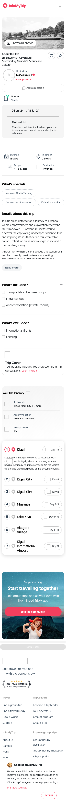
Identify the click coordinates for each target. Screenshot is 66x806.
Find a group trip (12, 705)
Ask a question (35, 88)
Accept (49, 795)
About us (8, 740)
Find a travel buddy (14, 711)
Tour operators (42, 711)
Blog (5, 757)
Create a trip (40, 722)
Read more (11, 267)
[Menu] (60, 6)
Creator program (43, 717)
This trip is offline (33, 647)
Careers (7, 745)
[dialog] (33, 781)
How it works (10, 717)
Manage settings (17, 787)
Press (6, 751)
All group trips (41, 756)
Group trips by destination (41, 742)
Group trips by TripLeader (48, 750)
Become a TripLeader (45, 705)
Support (7, 722)
